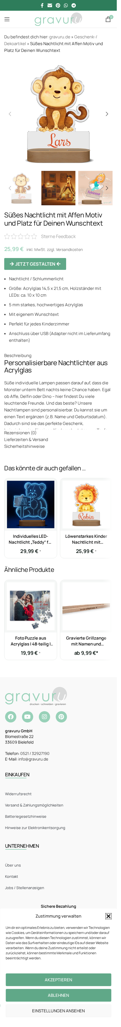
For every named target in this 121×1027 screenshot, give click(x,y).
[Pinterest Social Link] (58, 5)
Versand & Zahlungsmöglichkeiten (34, 805)
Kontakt (11, 876)
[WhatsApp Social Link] (66, 5)
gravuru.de (59, 37)
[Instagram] (44, 716)
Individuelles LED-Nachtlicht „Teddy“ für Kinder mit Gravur (30, 542)
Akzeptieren (58, 980)
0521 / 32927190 (35, 753)
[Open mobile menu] (7, 19)
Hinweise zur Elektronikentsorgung (35, 827)
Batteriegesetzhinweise (25, 816)
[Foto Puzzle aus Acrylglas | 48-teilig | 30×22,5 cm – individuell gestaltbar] (31, 606)
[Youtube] (27, 716)
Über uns (13, 865)
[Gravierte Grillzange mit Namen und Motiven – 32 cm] (86, 606)
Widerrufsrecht (18, 793)
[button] (108, 916)
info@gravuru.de (33, 759)
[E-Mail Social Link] (50, 5)
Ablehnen (58, 995)
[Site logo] (58, 19)
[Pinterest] (61, 716)
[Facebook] (10, 716)
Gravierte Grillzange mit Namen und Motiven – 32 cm (86, 644)
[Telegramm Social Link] (74, 5)
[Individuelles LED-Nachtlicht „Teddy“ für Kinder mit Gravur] (31, 504)
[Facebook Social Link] (42, 5)
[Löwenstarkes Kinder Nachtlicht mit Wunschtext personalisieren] (86, 504)
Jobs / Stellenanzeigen (24, 887)
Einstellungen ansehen (58, 1011)
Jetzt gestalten (35, 264)
